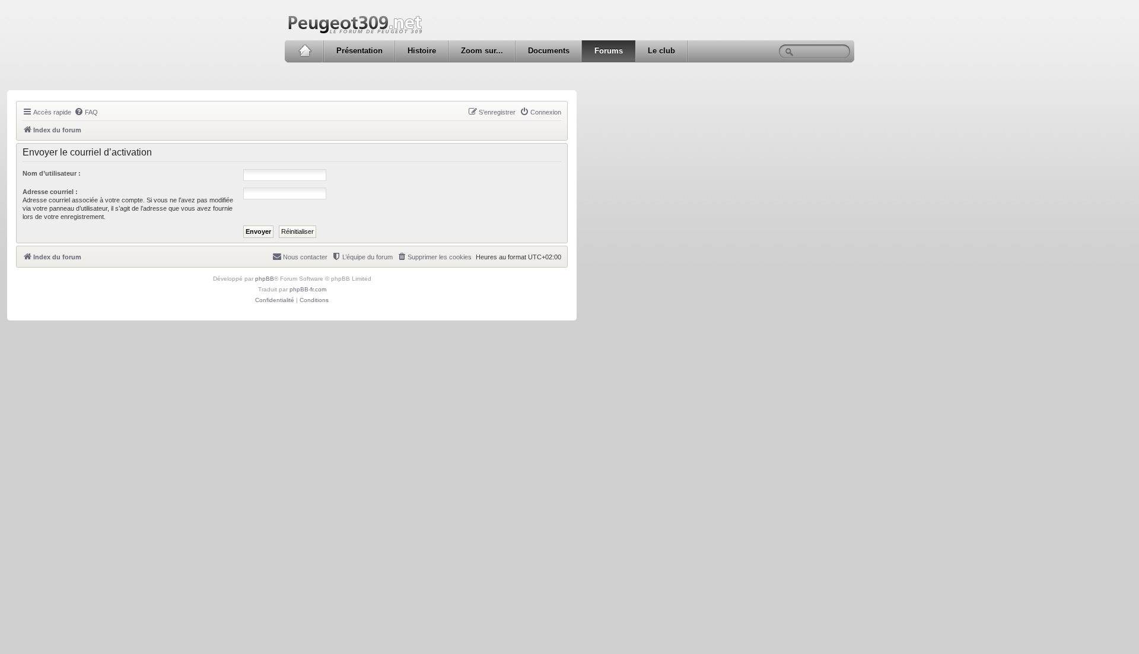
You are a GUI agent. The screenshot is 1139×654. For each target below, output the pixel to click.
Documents (549, 50)
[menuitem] (86, 112)
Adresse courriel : (50, 191)
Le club (661, 50)
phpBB (264, 278)
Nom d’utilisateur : (52, 173)
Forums (608, 50)
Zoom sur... (482, 50)
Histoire (422, 50)
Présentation (359, 50)
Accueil (304, 51)
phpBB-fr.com (307, 289)
